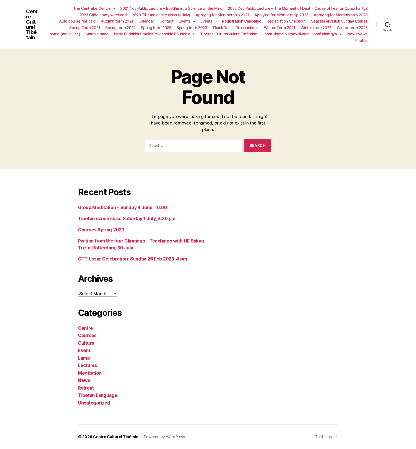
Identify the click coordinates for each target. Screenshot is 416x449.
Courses (87, 335)
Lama (84, 358)
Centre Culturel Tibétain (31, 24)
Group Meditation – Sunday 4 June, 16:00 (122, 207)
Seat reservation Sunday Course (339, 21)
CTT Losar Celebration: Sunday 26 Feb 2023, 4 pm (132, 259)
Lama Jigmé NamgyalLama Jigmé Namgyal (300, 34)
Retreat (86, 388)
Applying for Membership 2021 (222, 15)
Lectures (87, 365)
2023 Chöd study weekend (103, 15)
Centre (85, 328)
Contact (166, 21)
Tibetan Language (97, 395)
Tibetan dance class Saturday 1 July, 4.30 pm (127, 218)
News (84, 380)
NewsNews (357, 34)
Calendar (146, 21)
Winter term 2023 (352, 27)
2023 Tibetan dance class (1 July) (161, 15)
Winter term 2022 (316, 27)
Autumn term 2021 (117, 21)
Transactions (247, 27)
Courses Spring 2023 (101, 230)
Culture (86, 343)
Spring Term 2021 (84, 27)
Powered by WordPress (164, 436)
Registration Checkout (286, 21)
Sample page (97, 34)
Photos (361, 40)
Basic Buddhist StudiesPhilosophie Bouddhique (154, 34)
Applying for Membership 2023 (281, 15)
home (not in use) (65, 34)
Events (185, 21)
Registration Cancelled (241, 21)
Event (84, 350)
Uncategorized (94, 403)
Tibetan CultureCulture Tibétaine (228, 34)
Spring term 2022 (120, 27)
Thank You (221, 27)
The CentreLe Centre (92, 8)
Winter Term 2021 (279, 27)
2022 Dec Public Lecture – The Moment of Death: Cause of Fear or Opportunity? (298, 8)
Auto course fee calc (77, 21)
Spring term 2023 (156, 27)
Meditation (89, 373)
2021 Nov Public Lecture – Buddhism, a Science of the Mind (171, 8)
